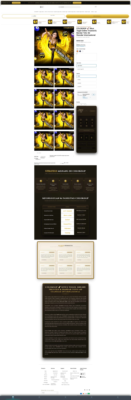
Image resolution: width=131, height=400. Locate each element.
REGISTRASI (97, 16)
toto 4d (46, 11)
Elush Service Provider (54, 377)
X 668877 (79, 86)
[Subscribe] (57, 393)
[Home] (52, 11)
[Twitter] (66, 163)
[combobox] (69, 7)
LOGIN (33, 16)
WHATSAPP (91, 398)
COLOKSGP (36, 11)
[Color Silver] (82, 51)
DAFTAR (65, 398)
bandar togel (64, 11)
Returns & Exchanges (63, 377)
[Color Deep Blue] (80, 51)
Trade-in (55, 381)
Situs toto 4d (50, 11)
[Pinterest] (68, 163)
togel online (41, 11)
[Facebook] (64, 163)
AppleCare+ (55, 371)
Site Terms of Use (65, 384)
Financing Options (55, 379)
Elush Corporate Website (73, 378)
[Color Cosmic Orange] (77, 51)
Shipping (82, 42)
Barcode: (83, 37)
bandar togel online (58, 11)
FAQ (65, 380)
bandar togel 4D (80, 69)
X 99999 (79, 83)
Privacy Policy (65, 382)
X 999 (79, 76)
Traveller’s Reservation (53, 384)
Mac (46, 371)
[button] (36, 11)
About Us (75, 371)
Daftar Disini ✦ (61, 2)
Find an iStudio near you (74, 374)
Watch (45, 376)
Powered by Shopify (87, 395)
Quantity (78, 102)
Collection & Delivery (63, 374)
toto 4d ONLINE (46, 384)
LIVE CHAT (117, 398)
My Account (65, 371)
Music (45, 378)
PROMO (13, 398)
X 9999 (78, 79)
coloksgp (46, 382)
